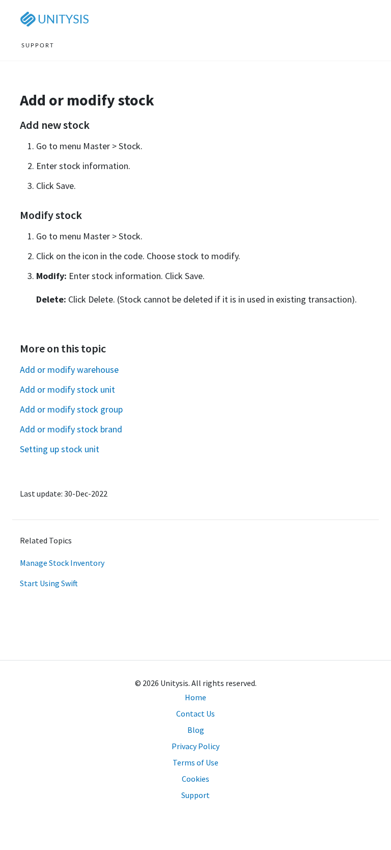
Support (195, 795)
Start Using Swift (49, 583)
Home (195, 697)
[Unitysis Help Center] (56, 19)
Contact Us (195, 713)
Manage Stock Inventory (62, 563)
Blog (195, 730)
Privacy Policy (195, 746)
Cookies (195, 779)
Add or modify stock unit (67, 389)
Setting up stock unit (59, 449)
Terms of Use (195, 762)
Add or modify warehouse (69, 369)
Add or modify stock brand (71, 429)
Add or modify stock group (71, 409)
